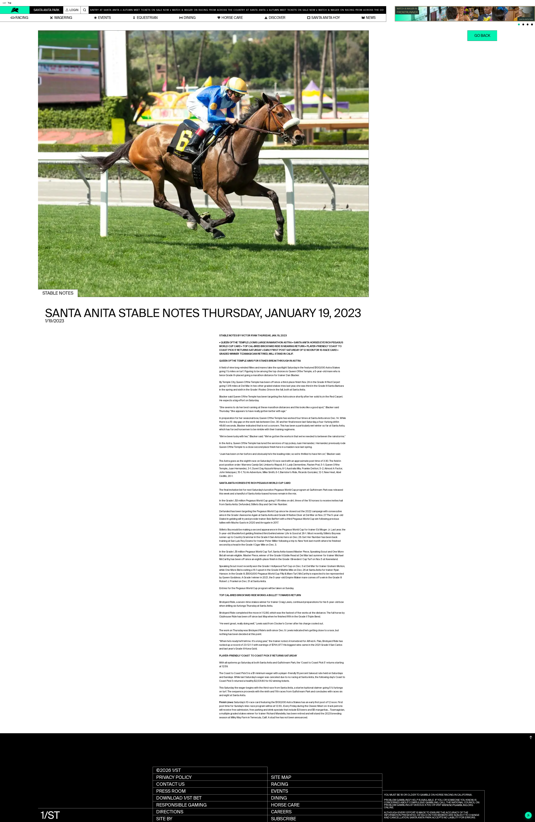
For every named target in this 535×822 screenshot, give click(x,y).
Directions (169, 811)
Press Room (171, 791)
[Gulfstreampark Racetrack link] (9, 3)
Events (279, 791)
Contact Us (170, 784)
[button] (19, 18)
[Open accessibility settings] (528, 815)
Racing (279, 784)
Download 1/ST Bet (179, 798)
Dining (279, 798)
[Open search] (85, 10)
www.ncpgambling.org (457, 805)
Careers (281, 811)
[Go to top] (531, 737)
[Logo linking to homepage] (15, 10)
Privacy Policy (174, 777)
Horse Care (285, 805)
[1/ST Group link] (4, 3)
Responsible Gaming (181, 805)
